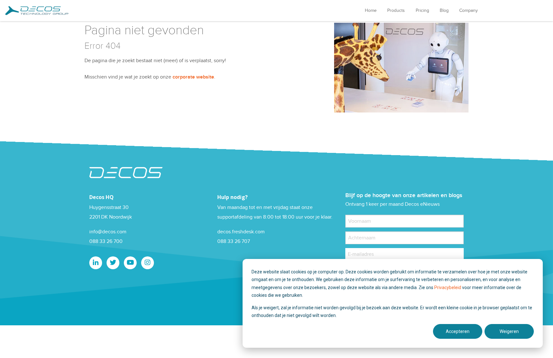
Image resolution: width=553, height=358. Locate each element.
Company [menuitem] (468, 10)
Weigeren (509, 331)
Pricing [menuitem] (422, 10)
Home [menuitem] (371, 10)
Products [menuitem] (396, 10)
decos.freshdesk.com (241, 232)
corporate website (193, 77)
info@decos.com (107, 232)
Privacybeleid (448, 287)
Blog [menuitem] (444, 10)
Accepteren (457, 331)
